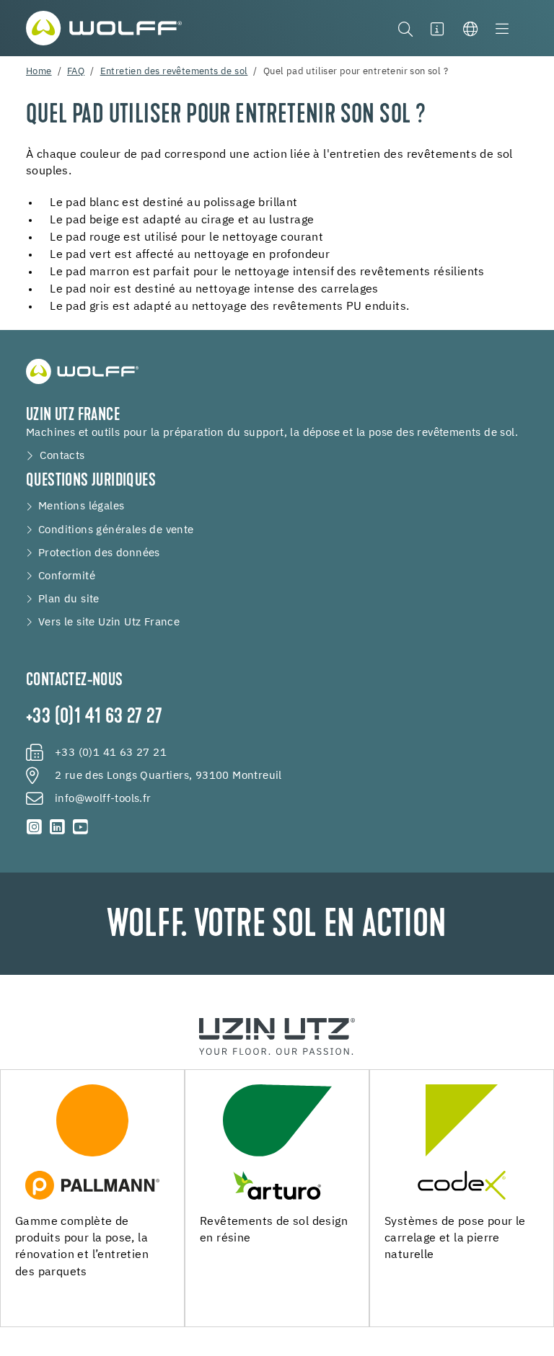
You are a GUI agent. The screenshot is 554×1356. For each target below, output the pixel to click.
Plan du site (69, 599)
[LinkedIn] (57, 827)
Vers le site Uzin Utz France (109, 622)
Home (39, 71)
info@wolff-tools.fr (103, 799)
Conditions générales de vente (116, 530)
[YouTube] (80, 827)
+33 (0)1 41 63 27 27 (94, 717)
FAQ (75, 71)
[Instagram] (34, 827)
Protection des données (99, 553)
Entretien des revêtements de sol (174, 71)
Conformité (66, 576)
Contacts (62, 456)
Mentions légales (81, 506)
